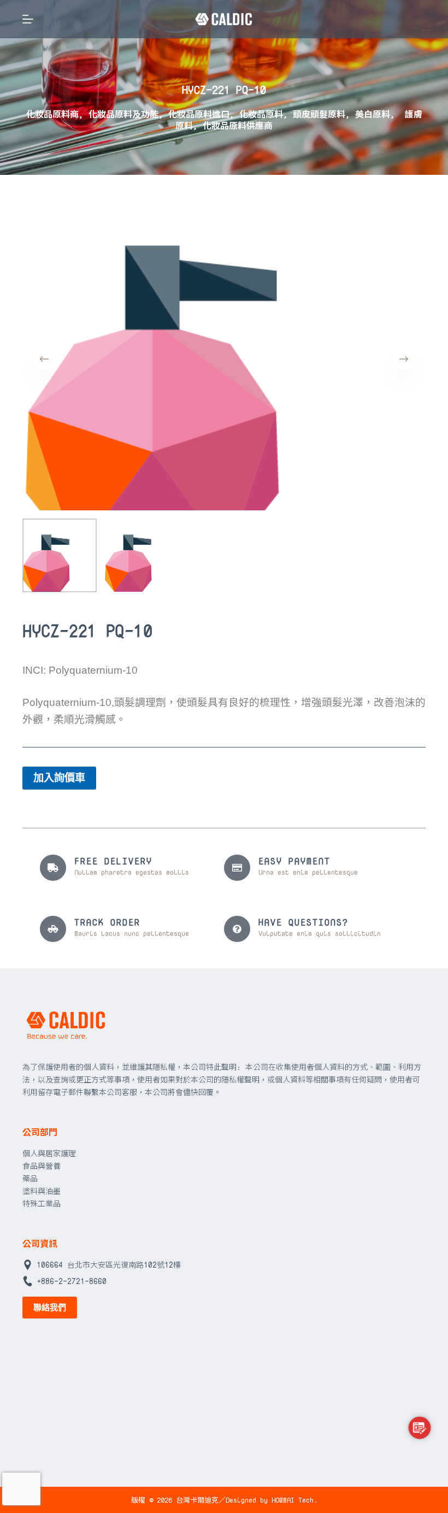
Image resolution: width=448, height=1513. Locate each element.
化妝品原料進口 (198, 114)
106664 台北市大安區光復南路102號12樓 (109, 1264)
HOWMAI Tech (293, 1500)
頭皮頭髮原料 (319, 114)
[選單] (27, 19)
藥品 (30, 1178)
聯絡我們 (49, 1307)
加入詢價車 (59, 777)
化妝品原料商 (52, 114)
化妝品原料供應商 (238, 126)
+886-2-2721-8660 (72, 1281)
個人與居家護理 (49, 1153)
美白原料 (372, 114)
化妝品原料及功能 (123, 114)
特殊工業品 (41, 1203)
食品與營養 (41, 1166)
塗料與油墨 (41, 1191)
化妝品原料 (261, 114)
